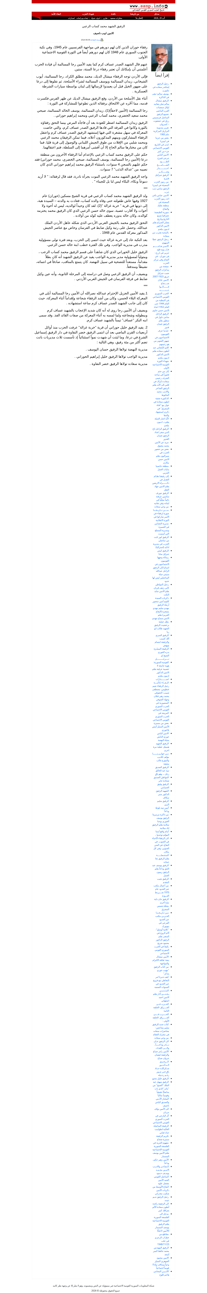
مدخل (156, 14)
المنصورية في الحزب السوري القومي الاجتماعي (161, 706)
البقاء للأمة (56, 14)
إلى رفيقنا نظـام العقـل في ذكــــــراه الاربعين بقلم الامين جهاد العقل (160, 483)
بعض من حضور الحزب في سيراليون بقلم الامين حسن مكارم (161, 455)
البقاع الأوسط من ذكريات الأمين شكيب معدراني (161, 1190)
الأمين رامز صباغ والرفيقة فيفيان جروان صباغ (161, 1055)
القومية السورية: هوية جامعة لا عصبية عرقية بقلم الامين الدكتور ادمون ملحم (160, 669)
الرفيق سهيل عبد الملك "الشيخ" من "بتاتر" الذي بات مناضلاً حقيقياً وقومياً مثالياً (161, 1088)
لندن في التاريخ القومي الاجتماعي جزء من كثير (161, 148)
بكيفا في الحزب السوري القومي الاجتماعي (161, 950)
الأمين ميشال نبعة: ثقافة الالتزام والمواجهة (161, 960)
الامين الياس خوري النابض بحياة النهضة (163, 737)
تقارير (105, 18)
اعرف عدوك (95, 18)
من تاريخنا (134, 14)
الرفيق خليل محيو (160, 1078)
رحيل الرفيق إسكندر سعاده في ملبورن (161, 87)
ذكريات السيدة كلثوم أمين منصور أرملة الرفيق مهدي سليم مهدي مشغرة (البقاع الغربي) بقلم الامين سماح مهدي (160, 608)
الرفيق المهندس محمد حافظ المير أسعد (161, 1251)
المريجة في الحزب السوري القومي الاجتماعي (161, 716)
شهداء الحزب (88, 14)
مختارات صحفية (116, 18)
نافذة (113, 14)
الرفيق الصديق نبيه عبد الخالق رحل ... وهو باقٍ (162, 770)
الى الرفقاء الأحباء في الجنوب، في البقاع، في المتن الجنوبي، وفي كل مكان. (160, 845)
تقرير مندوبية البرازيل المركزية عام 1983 (161, 131)
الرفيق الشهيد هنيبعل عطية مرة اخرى (161, 747)
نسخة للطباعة (95, 40)
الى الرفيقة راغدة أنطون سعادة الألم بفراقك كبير (160, 1207)
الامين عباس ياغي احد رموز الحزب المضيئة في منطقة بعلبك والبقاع (160, 202)
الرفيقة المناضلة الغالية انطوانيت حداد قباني (161, 1129)
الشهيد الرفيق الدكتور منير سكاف (162, 794)
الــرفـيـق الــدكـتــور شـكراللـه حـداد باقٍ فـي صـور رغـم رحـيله (162, 1068)
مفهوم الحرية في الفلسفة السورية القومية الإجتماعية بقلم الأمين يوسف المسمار (161, 1149)
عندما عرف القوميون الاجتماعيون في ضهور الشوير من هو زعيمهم (161, 337)
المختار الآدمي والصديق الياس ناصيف (162, 1102)
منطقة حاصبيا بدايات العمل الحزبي (162, 469)
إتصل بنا (139, 18)
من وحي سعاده (161, 506)
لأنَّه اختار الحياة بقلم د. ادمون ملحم (162, 422)
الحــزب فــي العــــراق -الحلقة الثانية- (161, 1007)
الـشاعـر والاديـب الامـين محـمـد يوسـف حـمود (161, 1170)
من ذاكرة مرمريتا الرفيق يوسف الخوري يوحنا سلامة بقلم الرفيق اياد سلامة (160, 821)
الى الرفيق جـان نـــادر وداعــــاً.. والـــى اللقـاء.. (161, 1045)
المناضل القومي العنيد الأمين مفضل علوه (161, 1180)
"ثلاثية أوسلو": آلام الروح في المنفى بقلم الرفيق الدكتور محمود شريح (162, 936)
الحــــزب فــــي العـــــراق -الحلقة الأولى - (161, 1017)
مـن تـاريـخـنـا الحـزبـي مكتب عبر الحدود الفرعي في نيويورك (162, 919)
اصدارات (71, 18)
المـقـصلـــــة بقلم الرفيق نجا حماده (162, 858)
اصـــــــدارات (162, 679)
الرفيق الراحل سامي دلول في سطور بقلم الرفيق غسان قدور (162, 320)
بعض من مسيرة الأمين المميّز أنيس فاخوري (160, 726)
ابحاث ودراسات (82, 18)
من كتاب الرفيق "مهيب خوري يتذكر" (161, 970)
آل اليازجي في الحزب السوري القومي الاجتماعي (161, 1119)
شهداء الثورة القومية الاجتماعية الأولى (161, 364)
